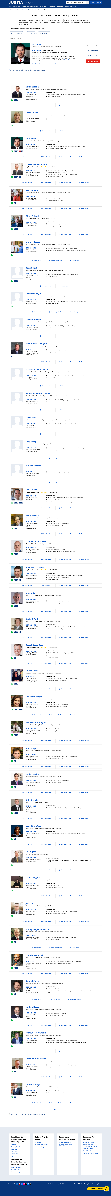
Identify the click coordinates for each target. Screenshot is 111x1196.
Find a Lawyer (13, 6)
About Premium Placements (91, 1151)
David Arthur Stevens (36, 1058)
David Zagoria (32, 86)
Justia (10, 9)
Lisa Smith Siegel (34, 696)
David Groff (31, 417)
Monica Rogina (33, 877)
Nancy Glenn (32, 190)
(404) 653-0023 (31, 93)
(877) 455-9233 (31, 832)
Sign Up (99, 2)
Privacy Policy (88, 1184)
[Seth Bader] (17, 143)
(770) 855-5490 (31, 935)
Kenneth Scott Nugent (36, 343)
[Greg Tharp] (17, 446)
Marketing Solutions (70, 6)
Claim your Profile (88, 1148)
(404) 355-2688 (31, 754)
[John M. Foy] (17, 598)
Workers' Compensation (42, 1147)
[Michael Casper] (17, 247)
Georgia (37, 9)
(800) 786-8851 (31, 522)
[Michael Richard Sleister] (17, 374)
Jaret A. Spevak (33, 748)
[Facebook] (22, 1184)
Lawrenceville (15, 1154)
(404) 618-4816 (31, 909)
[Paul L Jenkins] (17, 779)
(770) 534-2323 (31, 448)
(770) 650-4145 (31, 399)
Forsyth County (15, 1169)
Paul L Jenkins (32, 774)
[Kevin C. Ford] (17, 624)
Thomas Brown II (33, 319)
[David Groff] (17, 422)
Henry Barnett (32, 515)
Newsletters (60, 6)
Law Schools (42, 6)
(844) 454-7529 (31, 806)
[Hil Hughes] (17, 856)
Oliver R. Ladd (32, 216)
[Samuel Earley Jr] (17, 298)
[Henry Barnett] (17, 520)
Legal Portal (60, 1184)
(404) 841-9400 (31, 1039)
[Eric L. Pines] (17, 494)
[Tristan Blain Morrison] (17, 169)
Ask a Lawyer (22, 6)
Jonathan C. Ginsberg (36, 567)
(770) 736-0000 (31, 423)
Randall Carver (33, 981)
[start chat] (106, 1188)
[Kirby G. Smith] (17, 805)
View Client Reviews (38, 64)
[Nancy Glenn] (17, 195)
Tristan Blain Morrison (36, 164)
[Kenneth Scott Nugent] (17, 348)
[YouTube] (19, 1184)
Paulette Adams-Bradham (38, 393)
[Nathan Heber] (17, 1012)
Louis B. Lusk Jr (33, 1084)
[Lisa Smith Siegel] (17, 701)
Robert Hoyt (31, 268)
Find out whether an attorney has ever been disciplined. (66, 1144)
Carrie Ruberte (33, 112)
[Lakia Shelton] (17, 675)
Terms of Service (78, 1184)
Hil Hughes (31, 851)
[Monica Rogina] (17, 882)
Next (55, 1109)
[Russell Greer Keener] (17, 650)
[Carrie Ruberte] (17, 117)
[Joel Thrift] (17, 908)
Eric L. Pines (31, 489)
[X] (30, 1184)
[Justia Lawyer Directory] (16, 2)
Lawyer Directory (17, 9)
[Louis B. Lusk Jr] (17, 1089)
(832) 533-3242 (31, 496)
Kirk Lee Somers (33, 465)
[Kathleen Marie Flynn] (17, 727)
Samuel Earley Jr (33, 293)
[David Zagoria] (17, 91)
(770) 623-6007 (31, 326)
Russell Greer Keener (35, 645)
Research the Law (32, 6)
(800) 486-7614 (31, 547)
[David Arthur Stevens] (17, 1063)
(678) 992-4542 (31, 677)
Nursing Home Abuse (41, 1144)
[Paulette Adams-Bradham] (17, 398)
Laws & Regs (51, 6)
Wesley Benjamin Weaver (38, 929)
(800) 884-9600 (31, 884)
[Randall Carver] (17, 986)
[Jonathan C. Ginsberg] (17, 572)
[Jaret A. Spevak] (17, 753)
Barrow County (15, 1172)
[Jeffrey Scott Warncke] (17, 1037)
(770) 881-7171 (31, 300)
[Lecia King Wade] (17, 831)
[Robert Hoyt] (17, 273)
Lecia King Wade (33, 826)
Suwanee (14, 1144)
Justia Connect (52, 1184)
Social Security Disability (28, 9)
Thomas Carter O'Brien (36, 541)
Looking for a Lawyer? (96, 1189)
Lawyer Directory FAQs (90, 1146)
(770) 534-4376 (31, 248)
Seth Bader (37, 44)
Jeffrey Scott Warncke (36, 1032)
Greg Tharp (31, 441)
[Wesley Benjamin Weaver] (17, 934)
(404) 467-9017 (31, 1065)
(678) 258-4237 (31, 472)
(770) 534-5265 (31, 196)
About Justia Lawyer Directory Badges (89, 1143)
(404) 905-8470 (31, 1013)
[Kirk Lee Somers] (17, 470)
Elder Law (38, 1142)
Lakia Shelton (32, 670)
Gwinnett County (16, 1167)
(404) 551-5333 (31, 961)
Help (72, 1184)
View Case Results (51, 64)
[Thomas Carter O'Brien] (17, 546)
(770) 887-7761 (31, 375)
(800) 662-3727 (31, 350)
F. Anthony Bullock (34, 955)
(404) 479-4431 (31, 728)
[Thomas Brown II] (17, 324)
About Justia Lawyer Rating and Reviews (91, 1154)
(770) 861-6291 (31, 274)
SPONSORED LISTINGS (15, 38)
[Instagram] (24, 1184)
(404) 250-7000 (31, 1090)
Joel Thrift (30, 903)
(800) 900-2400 (31, 651)
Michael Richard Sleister (37, 369)
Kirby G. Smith (32, 800)
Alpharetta (14, 1156)
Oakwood (14, 1151)
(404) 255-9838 (31, 703)
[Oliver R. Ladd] (17, 221)
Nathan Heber (32, 1007)
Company (67, 1184)
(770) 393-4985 (31, 573)
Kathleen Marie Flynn (36, 722)
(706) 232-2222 (31, 987)
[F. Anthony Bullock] (17, 960)
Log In (92, 2)
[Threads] (26, 1184)
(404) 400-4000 (31, 599)
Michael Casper (33, 242)
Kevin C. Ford (32, 619)
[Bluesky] (28, 1184)
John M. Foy (31, 593)
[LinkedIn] (17, 1184)
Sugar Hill (14, 1149)
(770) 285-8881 (31, 780)
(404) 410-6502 (37, 50)
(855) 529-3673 (31, 625)
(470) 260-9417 (31, 171)
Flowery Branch (15, 1147)
